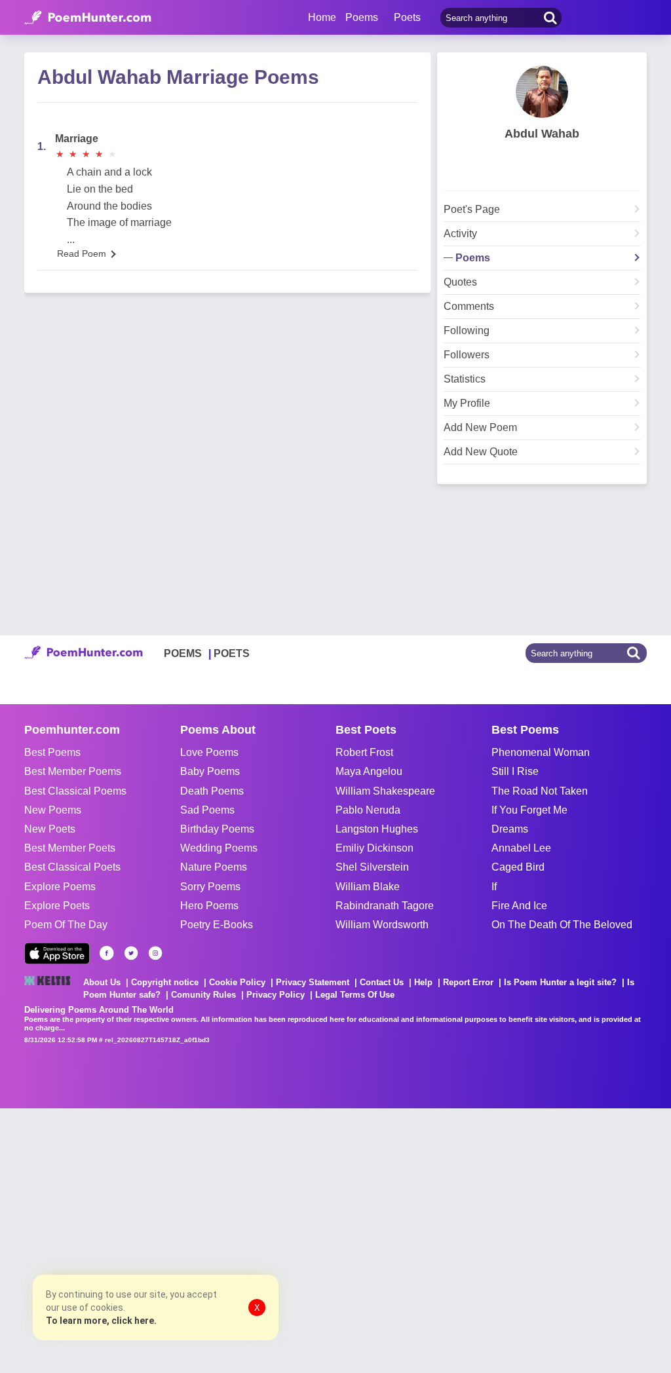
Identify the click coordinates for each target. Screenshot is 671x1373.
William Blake (368, 886)
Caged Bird (518, 867)
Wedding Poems (219, 848)
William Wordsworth (382, 924)
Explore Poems (60, 886)
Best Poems (52, 752)
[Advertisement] (196, 1239)
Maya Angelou (369, 771)
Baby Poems (210, 771)
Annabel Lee (521, 848)
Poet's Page (472, 209)
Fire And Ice (519, 905)
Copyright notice (165, 982)
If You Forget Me (529, 810)
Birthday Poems (217, 829)
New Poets (49, 829)
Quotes (460, 282)
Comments (469, 306)
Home (322, 17)
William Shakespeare (385, 791)
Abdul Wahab (542, 133)
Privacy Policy (275, 995)
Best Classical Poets (72, 867)
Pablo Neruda (368, 810)
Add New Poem (480, 428)
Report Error (468, 982)
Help (423, 982)
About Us (102, 982)
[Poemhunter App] (57, 953)
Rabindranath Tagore (385, 905)
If (494, 886)
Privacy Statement (312, 982)
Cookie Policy (237, 982)
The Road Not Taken (539, 791)
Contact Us (382, 982)
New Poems (52, 810)
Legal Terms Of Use (354, 995)
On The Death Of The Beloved (561, 924)
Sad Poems (207, 810)
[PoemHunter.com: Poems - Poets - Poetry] (87, 17)
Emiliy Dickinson (374, 848)
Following (466, 331)
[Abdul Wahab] (542, 92)
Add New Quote (481, 452)
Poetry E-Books (216, 924)
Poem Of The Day (65, 924)
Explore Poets (57, 905)
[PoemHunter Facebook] (107, 953)
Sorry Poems (210, 886)
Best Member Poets (69, 848)
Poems (472, 258)
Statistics (465, 379)
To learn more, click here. (101, 1320)
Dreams (509, 829)
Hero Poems (209, 905)
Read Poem (81, 253)
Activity (460, 234)
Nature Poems (213, 867)
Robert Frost (364, 752)
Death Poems (212, 791)
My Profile (467, 403)
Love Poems (209, 752)
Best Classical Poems (75, 791)
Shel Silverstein (372, 867)
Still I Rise (515, 771)
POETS (232, 653)
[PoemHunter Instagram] (155, 953)
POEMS (183, 653)
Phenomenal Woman (540, 752)
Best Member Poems (72, 771)
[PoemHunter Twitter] (131, 953)
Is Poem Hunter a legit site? (560, 982)
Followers (466, 355)
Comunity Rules (203, 995)
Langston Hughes (377, 829)
